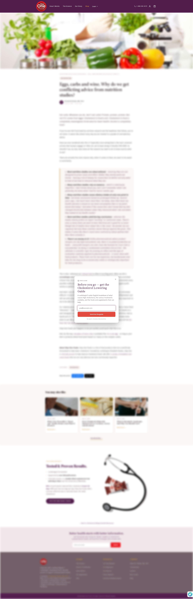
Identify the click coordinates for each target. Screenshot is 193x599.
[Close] (115, 279)
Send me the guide (96, 314)
